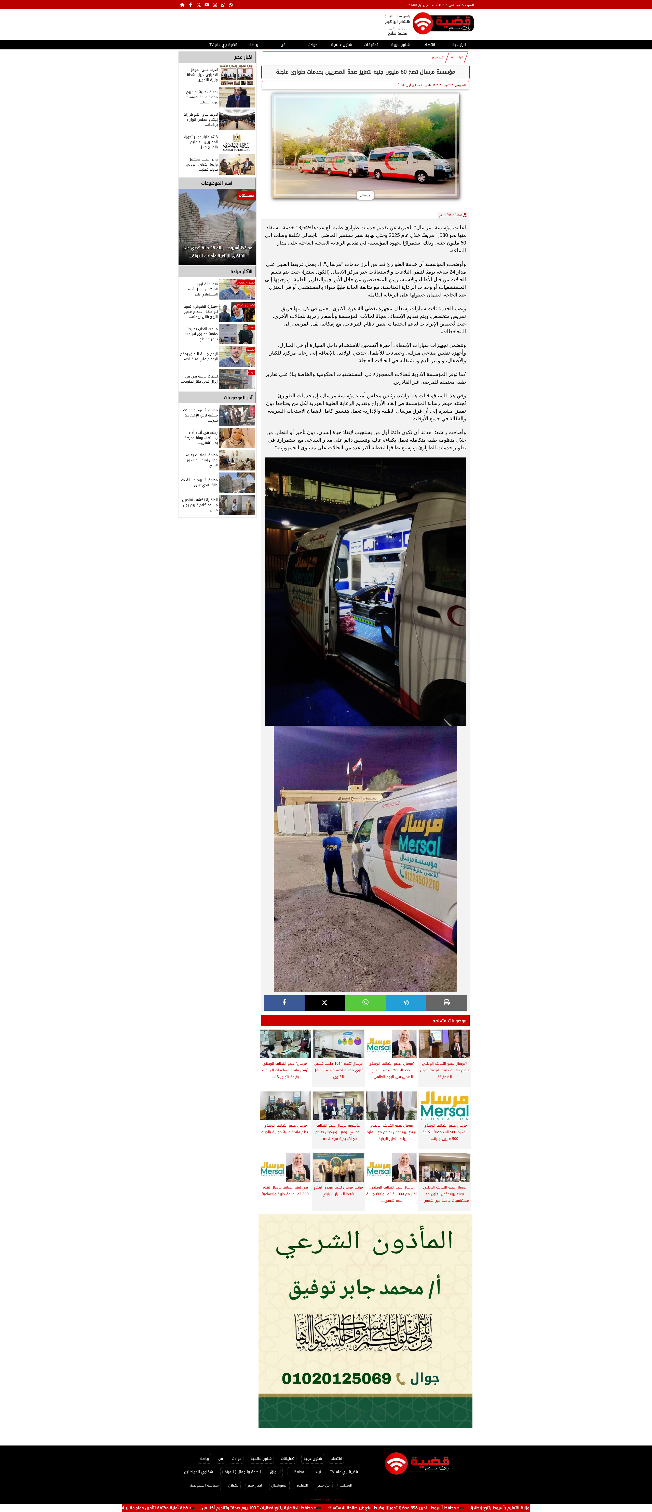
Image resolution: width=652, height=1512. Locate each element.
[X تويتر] (199, 5)
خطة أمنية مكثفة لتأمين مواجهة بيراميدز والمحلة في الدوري (221, 1508)
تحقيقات (371, 44)
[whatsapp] (365, 1003)
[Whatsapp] (223, 5)
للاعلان (233, 1485)
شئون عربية (400, 44)
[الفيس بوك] (190, 5)
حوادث (312, 44)
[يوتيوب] (207, 5)
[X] (325, 1003)
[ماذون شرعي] (365, 1321)
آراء (318, 1471)
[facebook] (284, 1003)
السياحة (345, 1485)
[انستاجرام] (215, 5)
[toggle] (193, 44)
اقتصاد (429, 44)
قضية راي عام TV (223, 44)
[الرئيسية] (182, 5)
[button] (189, 229)
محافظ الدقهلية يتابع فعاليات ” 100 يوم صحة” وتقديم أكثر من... (342, 1508)
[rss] (231, 5)
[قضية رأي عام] (443, 24)
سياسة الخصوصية (204, 1485)
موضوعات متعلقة (449, 1020)
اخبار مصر (438, 57)
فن (283, 44)
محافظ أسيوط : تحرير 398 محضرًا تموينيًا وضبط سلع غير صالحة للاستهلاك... (476, 1508)
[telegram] (406, 1003)
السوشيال (279, 1485)
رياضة (253, 44)
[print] (446, 1003)
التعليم (302, 1485)
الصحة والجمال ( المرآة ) (241, 1471)
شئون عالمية (341, 44)
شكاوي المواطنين (198, 1471)
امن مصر (324, 1485)
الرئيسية (459, 44)
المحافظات (298, 1471)
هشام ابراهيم (451, 215)
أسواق (275, 1471)
